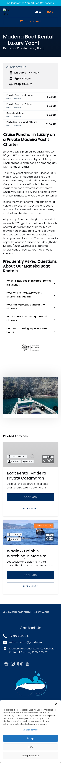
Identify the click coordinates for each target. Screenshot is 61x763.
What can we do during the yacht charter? (27, 318)
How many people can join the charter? (25, 306)
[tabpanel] (30, 395)
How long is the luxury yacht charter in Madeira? (24, 294)
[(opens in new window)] (30, 341)
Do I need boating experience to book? (26, 330)
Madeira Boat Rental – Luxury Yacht (28, 612)
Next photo (55, 408)
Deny (30, 747)
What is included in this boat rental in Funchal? (28, 282)
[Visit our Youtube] (27, 664)
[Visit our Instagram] (13, 664)
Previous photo (42, 408)
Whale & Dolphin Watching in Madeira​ (27, 553)
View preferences (30, 755)
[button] (56, 703)
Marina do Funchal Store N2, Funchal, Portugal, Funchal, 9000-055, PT (31, 650)
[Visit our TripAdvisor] (20, 664)
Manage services (30, 729)
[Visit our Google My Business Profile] (6, 664)
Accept (30, 738)
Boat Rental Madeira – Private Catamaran (28, 476)
